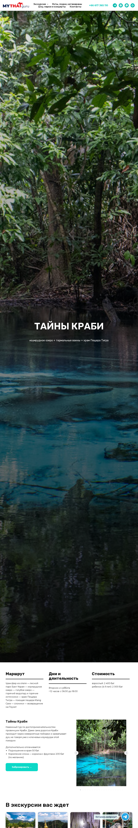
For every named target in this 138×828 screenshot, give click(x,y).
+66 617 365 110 (98, 5)
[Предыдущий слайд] (76, 753)
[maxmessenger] (133, 5)
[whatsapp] (127, 5)
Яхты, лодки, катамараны (67, 4)
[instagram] (121, 5)
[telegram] (115, 5)
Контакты (75, 6)
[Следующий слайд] (126, 753)
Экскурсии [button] (39, 4)
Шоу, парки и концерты (52, 6)
